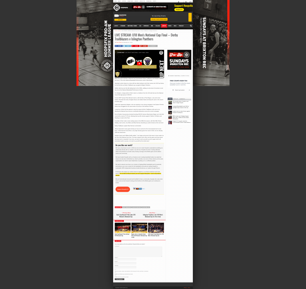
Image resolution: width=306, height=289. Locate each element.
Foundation (148, 1)
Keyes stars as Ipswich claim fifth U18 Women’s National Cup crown (139, 235)
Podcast (181, 26)
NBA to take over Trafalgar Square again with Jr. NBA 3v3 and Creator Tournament (181, 117)
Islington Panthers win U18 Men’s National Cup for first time (153, 216)
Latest (116, 26)
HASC (175, 26)
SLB (140, 26)
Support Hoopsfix (122, 189)
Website (116, 265)
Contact (136, 1)
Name (116, 257)
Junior (164, 26)
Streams (122, 26)
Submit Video (130, 1)
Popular (175, 98)
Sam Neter (119, 42)
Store (115, 1)
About (119, 1)
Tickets (154, 1)
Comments (182, 98)
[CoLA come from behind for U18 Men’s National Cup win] (156, 232)
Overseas (146, 26)
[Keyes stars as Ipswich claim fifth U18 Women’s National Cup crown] (139, 232)
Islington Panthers (136, 207)
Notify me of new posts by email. (122, 277)
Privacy (185, 287)
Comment (117, 246)
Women (116, 30)
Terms (189, 287)
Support (124, 1)
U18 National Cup (145, 207)
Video (169, 26)
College (157, 26)
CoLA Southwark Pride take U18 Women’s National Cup (125, 216)
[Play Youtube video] (139, 64)
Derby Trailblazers (127, 207)
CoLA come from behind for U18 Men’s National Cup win (156, 235)
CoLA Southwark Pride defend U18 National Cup (122, 235)
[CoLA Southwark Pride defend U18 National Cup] (123, 232)
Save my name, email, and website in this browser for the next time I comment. (131, 271)
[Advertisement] (144, 200)
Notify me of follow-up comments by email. (124, 274)
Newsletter (142, 1)
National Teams (132, 26)
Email (116, 261)
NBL (152, 26)
